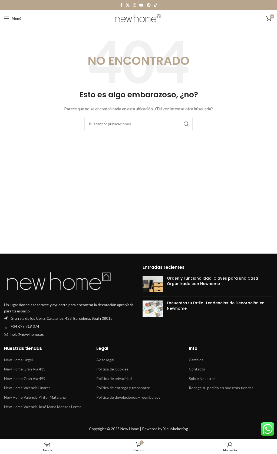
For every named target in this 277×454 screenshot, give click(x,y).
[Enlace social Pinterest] (148, 5)
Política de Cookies (112, 369)
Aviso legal (105, 359)
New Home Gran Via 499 (24, 378)
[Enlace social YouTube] (141, 5)
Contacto (197, 369)
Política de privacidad (114, 378)
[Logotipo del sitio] (138, 18)
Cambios (196, 359)
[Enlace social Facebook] (121, 5)
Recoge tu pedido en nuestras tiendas (221, 387)
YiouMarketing (175, 428)
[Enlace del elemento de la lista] (69, 318)
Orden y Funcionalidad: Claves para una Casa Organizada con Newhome (212, 281)
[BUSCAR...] (186, 124)
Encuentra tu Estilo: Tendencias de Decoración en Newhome (216, 305)
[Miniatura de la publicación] (153, 284)
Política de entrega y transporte (123, 387)
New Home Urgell (19, 359)
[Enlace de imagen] (58, 282)
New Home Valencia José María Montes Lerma (42, 406)
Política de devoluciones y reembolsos (128, 397)
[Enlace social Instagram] (134, 5)
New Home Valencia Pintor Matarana (35, 397)
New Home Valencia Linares (27, 387)
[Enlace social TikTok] (155, 5)
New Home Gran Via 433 (24, 369)
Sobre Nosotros (202, 378)
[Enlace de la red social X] (127, 5)
